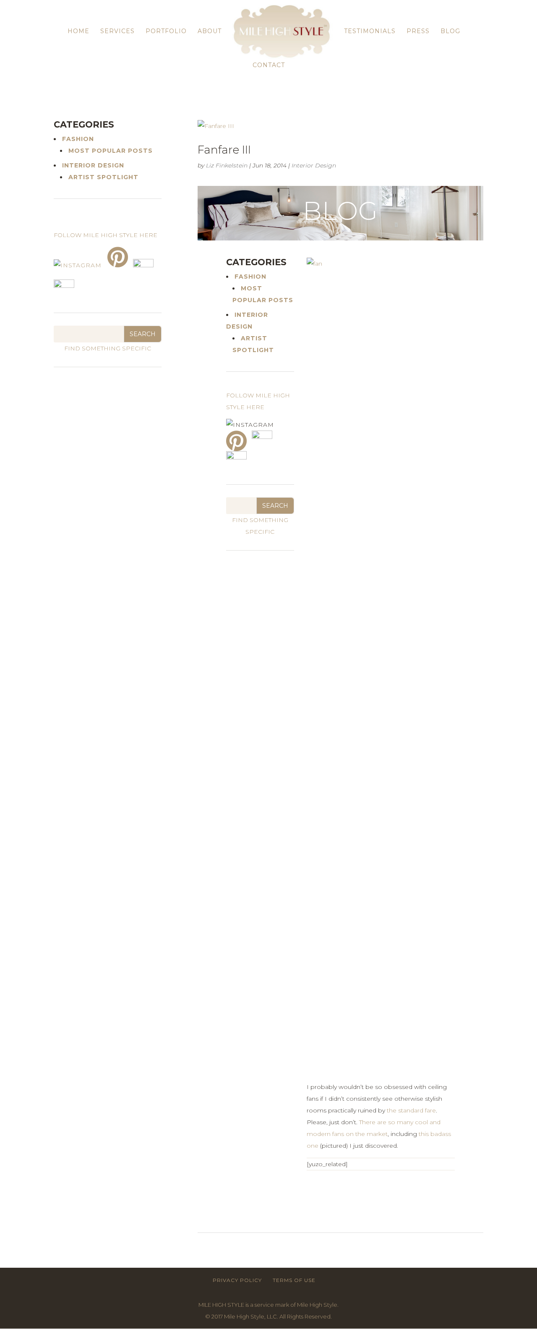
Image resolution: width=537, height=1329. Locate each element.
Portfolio (166, 31)
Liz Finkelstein (227, 165)
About (210, 31)
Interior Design (314, 165)
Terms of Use (294, 1280)
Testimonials (370, 31)
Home (78, 31)
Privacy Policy (237, 1280)
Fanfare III (224, 150)
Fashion (250, 276)
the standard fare (411, 1110)
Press (418, 31)
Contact (269, 65)
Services (117, 31)
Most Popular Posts (110, 150)
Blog (450, 31)
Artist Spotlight (103, 177)
